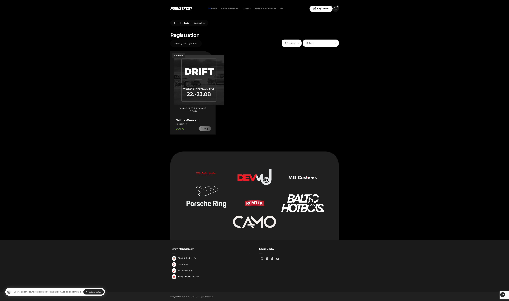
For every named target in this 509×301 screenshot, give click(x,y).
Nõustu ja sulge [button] (93, 292)
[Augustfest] (181, 8)
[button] (281, 8)
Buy (206, 128)
